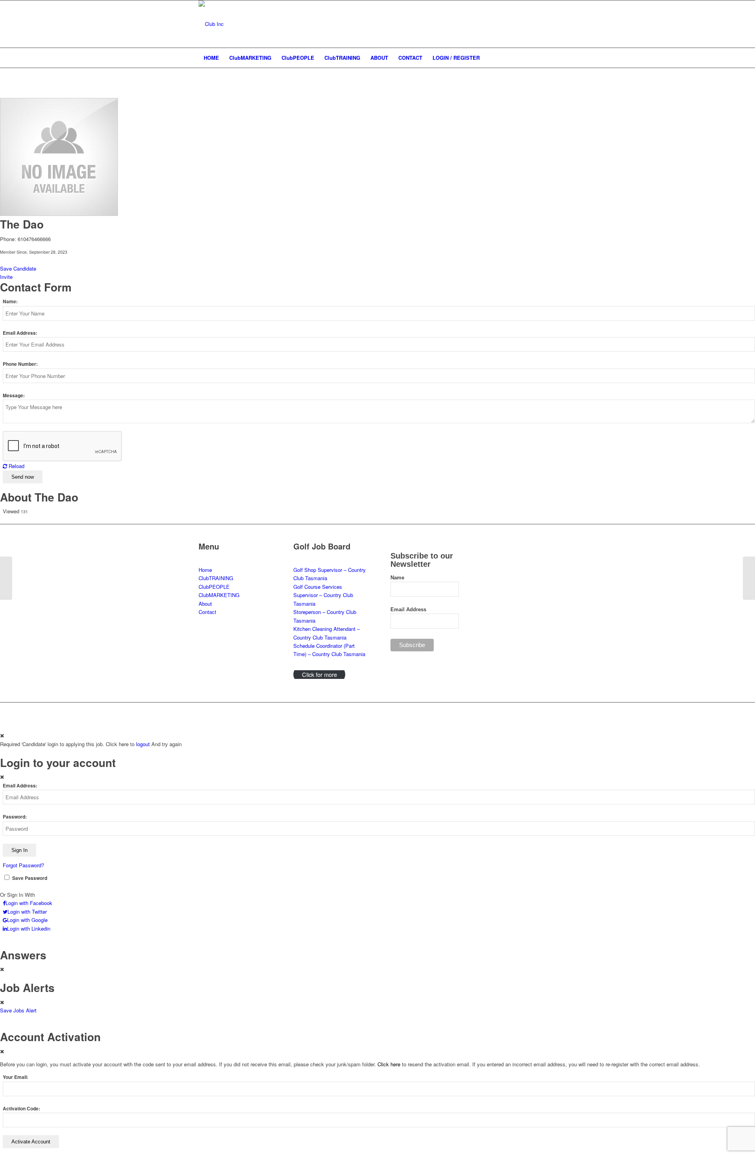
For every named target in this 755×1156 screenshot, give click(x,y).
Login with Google (27, 920)
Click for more (319, 674)
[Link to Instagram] (539, 24)
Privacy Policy (395, 712)
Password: (15, 816)
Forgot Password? (23, 865)
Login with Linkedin (28, 928)
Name (397, 578)
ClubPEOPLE (214, 586)
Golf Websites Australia (353, 712)
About (205, 603)
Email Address (408, 609)
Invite (6, 276)
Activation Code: (21, 1108)
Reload (15, 466)
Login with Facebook (29, 903)
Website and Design (299, 712)
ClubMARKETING (219, 595)
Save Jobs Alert (18, 1010)
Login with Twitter (27, 911)
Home (205, 569)
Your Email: (15, 1077)
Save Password (29, 878)
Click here (389, 1064)
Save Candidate (18, 268)
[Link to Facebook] (550, 24)
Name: (10, 301)
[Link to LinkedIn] (527, 24)
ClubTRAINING (216, 578)
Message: (14, 395)
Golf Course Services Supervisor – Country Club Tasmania (323, 595)
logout (143, 744)
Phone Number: (20, 364)
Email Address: (20, 333)
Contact (207, 612)
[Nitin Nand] (6, 578)
